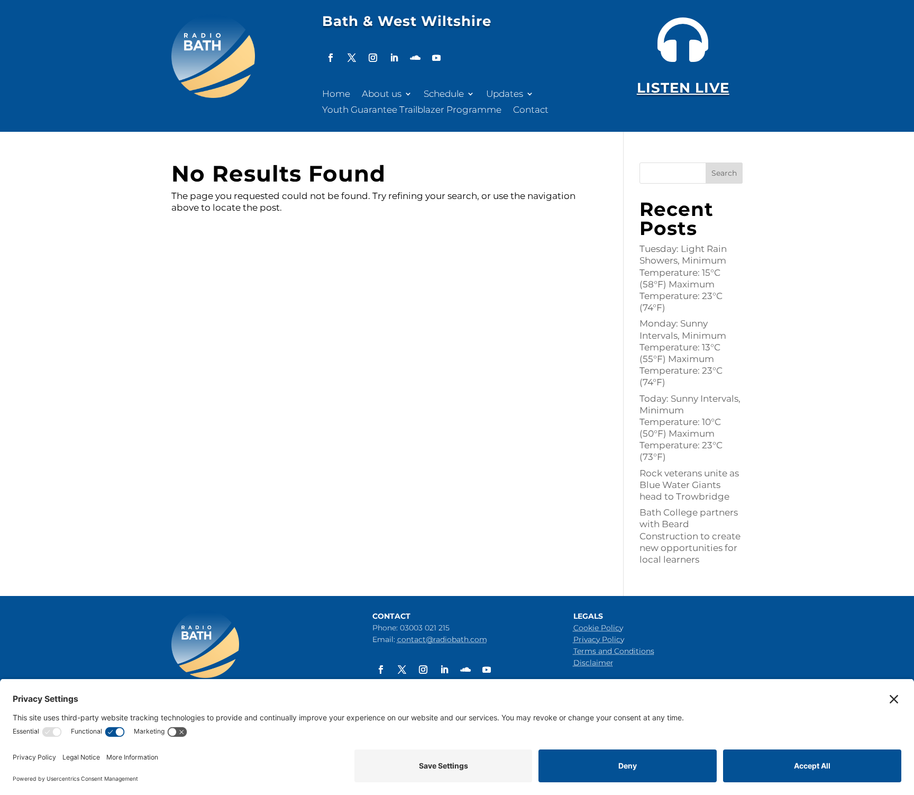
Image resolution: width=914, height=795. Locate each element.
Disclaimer (593, 662)
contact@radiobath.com (442, 639)
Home (336, 94)
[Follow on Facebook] (330, 57)
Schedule (444, 94)
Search (724, 173)
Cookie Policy (598, 628)
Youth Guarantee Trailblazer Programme (411, 110)
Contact (531, 110)
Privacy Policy (598, 639)
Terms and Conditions (613, 651)
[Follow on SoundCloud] (415, 57)
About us (381, 94)
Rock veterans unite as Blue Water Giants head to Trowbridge (689, 485)
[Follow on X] (351, 57)
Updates (504, 94)
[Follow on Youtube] (436, 57)
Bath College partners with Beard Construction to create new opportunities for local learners (690, 535)
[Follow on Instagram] (372, 57)
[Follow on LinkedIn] (394, 57)
